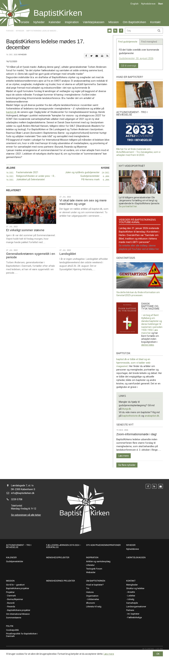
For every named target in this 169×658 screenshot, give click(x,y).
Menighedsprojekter (57, 557)
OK (157, 654)
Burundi (11, 603)
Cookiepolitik (12, 630)
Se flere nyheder (126, 465)
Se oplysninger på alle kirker (26, 514)
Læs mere (123, 455)
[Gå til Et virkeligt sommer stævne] (31, 210)
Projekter (10, 592)
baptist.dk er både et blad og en (133, 359)
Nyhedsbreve (148, 3)
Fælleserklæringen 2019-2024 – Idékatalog (63, 546)
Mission (113, 22)
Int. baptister (133, 614)
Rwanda (11, 606)
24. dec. (106, 172)
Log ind (159, 649)
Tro (87, 588)
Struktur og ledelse (135, 588)
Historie (90, 592)
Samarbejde (132, 603)
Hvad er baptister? (129, 77)
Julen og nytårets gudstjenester (82, 172)
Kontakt (155, 22)
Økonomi (90, 603)
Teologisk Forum (94, 568)
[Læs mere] (107, 56)
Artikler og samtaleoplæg (98, 561)
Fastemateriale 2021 (27, 172)
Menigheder (132, 584)
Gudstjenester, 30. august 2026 (136, 58)
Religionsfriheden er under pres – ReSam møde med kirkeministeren (53, 175)
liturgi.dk (126, 408)
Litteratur (90, 565)
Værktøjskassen (93, 22)
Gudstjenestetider (90, 175)
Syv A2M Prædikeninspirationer (103, 545)
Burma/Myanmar (15, 599)
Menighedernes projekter (60, 581)
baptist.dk (11, 112)
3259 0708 (16, 499)
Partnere (130, 610)
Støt (160, 3)
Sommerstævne (13, 617)
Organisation (92, 596)
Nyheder (39, 22)
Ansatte (131, 592)
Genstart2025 (125, 257)
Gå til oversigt (128, 65)
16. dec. (10, 172)
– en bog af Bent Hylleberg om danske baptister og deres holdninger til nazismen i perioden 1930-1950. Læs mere (151, 324)
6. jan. (106, 176)
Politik (9, 626)
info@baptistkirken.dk (22, 493)
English (134, 3)
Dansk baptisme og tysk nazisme (150, 306)
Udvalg (130, 599)
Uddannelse (93, 599)
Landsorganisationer (136, 606)
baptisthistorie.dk (131, 415)
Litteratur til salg (93, 606)
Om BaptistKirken (134, 22)
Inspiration (72, 22)
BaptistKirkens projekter (17, 588)
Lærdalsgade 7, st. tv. (22, 485)
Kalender (55, 22)
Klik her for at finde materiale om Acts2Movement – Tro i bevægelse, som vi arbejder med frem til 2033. (138, 152)
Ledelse (131, 595)
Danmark (11, 595)
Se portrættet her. (128, 206)
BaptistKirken (58, 13)
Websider (90, 572)
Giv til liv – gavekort (15, 584)
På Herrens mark (90, 179)
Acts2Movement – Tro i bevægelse (18, 546)
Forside (24, 22)
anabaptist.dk (152, 415)
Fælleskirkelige (134, 617)
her (149, 333)
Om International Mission (18, 614)
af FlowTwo (148, 649)
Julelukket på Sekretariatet (30, 179)
